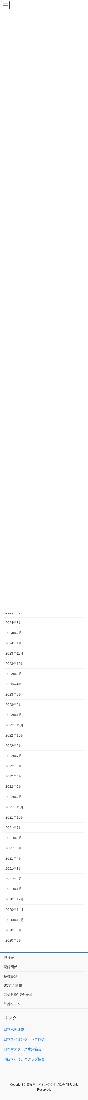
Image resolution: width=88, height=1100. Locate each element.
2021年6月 (13, 838)
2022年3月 (13, 786)
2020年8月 (13, 940)
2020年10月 (14, 920)
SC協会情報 (13, 985)
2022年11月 (14, 725)
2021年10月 (14, 817)
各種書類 (10, 976)
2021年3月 (13, 868)
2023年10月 (14, 664)
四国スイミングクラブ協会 (24, 1059)
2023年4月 (13, 684)
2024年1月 (13, 643)
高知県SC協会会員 (18, 995)
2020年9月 (13, 930)
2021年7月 (13, 828)
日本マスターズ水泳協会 (22, 1049)
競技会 (9, 958)
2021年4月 (13, 858)
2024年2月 (13, 633)
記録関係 (10, 967)
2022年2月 (13, 797)
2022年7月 (13, 756)
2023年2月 (13, 705)
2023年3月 (13, 694)
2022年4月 (13, 776)
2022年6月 (13, 766)
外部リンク (12, 1004)
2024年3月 (13, 623)
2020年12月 (14, 899)
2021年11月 (14, 807)
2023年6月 (13, 674)
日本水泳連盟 (14, 1029)
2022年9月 (13, 746)
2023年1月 (13, 715)
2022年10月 (14, 735)
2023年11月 (14, 653)
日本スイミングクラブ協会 (24, 1039)
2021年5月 (13, 848)
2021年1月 (13, 889)
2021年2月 (13, 879)
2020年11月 (14, 910)
